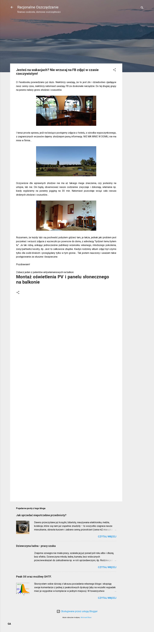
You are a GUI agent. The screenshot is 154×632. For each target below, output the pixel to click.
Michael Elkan (86, 617)
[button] (114, 70)
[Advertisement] (134, 64)
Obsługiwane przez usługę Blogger (79, 611)
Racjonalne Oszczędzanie (38, 7)
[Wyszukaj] (142, 8)
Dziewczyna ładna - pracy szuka (36, 545)
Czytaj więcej (107, 536)
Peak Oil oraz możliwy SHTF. (34, 576)
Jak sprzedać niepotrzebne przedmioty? (41, 515)
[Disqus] (66, 333)
